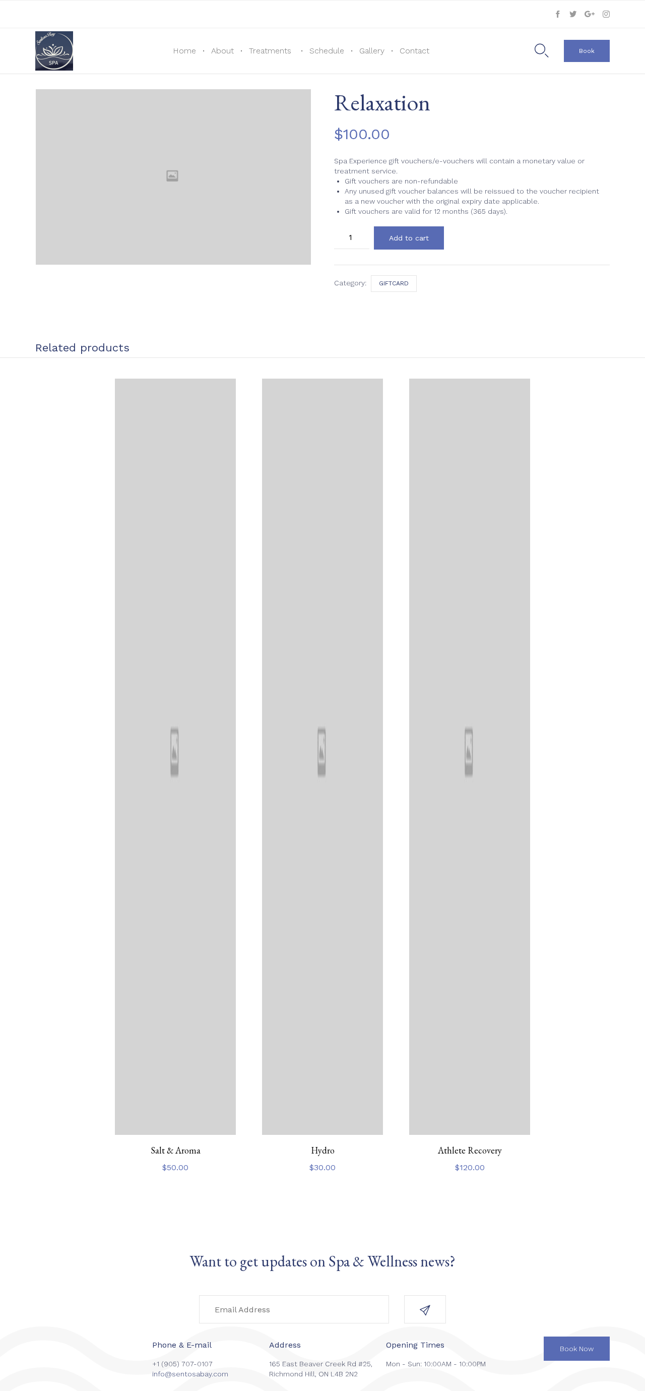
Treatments (270, 50)
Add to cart (409, 238)
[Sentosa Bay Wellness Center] (54, 51)
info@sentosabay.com (190, 1374)
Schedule (326, 50)
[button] (587, 51)
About (222, 50)
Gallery (371, 50)
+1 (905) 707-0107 (182, 1364)
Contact (414, 50)
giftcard (394, 283)
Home (184, 50)
